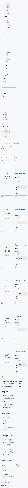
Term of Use (8, 439)
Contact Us (7, 444)
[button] (14, 16)
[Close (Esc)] (1, 485)
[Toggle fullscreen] (3, 485)
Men (8, 54)
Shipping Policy (9, 397)
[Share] (2, 485)
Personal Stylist (9, 419)
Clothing (9, 4)
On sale (5, 148)
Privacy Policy (8, 441)
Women (8, 52)
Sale (8, 13)
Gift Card (7, 417)
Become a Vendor (9, 442)
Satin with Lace (7, 248)
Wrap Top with (7, 176)
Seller (8, 10)
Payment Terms (9, 395)
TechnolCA (6, 482)
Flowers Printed (7, 319)
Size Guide (7, 420)
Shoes (8, 5)
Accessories (10, 8)
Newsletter (7, 461)
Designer (9, 12)
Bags (8, 7)
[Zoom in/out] (5, 485)
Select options (13, 186)
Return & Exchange (9, 398)
